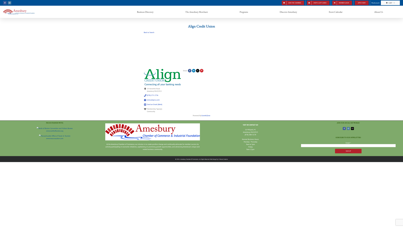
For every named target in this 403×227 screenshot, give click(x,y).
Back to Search (149, 32)
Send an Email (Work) (154, 104)
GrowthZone (205, 115)
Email (348, 143)
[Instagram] (348, 128)
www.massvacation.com (54, 138)
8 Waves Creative (223, 159)
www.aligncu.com (153, 100)
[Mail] (352, 128)
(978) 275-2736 (152, 95)
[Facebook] (344, 128)
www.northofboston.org (54, 131)
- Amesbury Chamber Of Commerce (189, 159)
